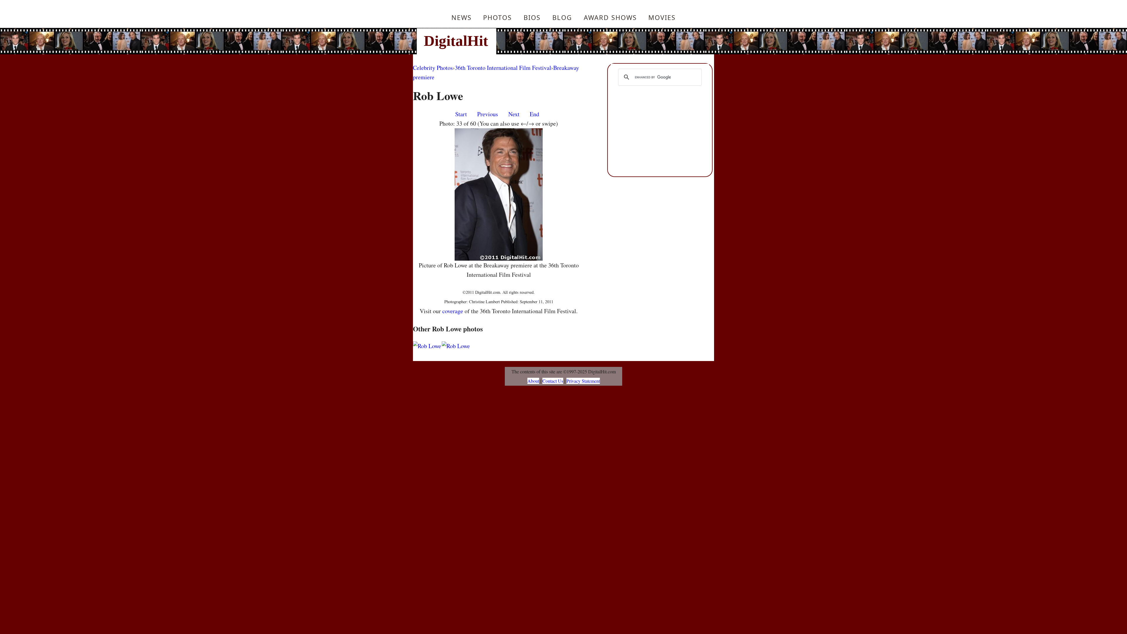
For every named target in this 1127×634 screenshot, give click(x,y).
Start (461, 114)
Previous (487, 114)
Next (513, 114)
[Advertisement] (603, 41)
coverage (452, 311)
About (533, 381)
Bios (532, 17)
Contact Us (552, 381)
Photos (497, 17)
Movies (662, 17)
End (534, 114)
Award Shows (610, 17)
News (461, 17)
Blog (562, 17)
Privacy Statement (583, 381)
